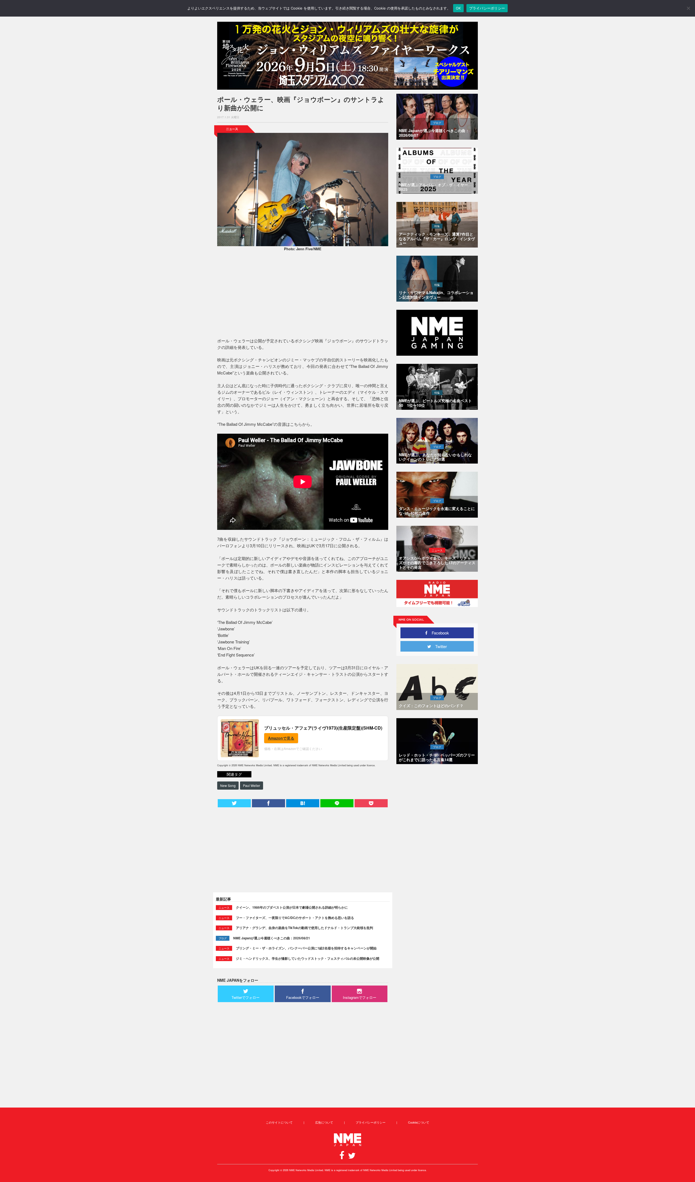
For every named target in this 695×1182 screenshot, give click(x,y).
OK (458, 8)
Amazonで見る (281, 738)
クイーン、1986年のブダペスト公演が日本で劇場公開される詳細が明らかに (292, 907)
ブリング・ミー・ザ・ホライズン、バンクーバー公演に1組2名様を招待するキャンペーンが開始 (306, 948)
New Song (228, 785)
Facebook (438, 633)
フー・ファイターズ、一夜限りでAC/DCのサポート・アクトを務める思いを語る (295, 917)
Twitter (439, 646)
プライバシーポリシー (371, 1122)
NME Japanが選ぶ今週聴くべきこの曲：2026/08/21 (271, 938)
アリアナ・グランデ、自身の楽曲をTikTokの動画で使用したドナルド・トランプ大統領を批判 (304, 927)
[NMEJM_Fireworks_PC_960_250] (347, 56)
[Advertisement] (302, 295)
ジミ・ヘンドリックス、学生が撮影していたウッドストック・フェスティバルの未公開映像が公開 (307, 958)
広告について (324, 1122)
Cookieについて (418, 1122)
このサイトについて (279, 1122)
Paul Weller (251, 785)
